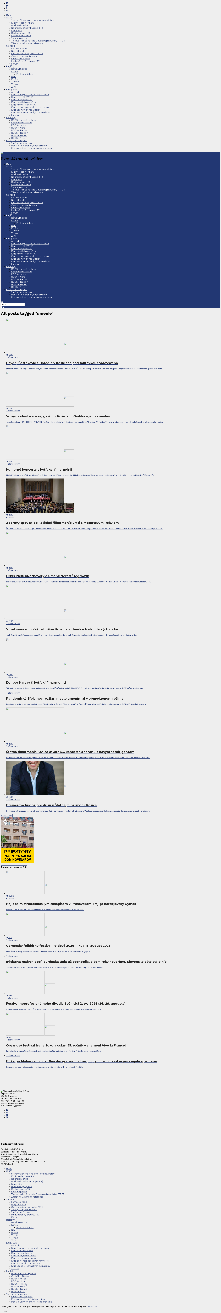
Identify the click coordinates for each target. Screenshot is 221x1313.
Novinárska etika (19, 25)
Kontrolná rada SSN (21, 35)
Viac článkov (6, 815)
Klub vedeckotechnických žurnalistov (30, 112)
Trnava (14, 84)
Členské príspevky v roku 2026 (27, 53)
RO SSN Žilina (18, 138)
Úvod (9, 15)
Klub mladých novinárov (23, 102)
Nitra (13, 76)
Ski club (15, 115)
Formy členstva (19, 48)
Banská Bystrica (19, 69)
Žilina (13, 87)
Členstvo (10, 46)
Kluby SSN (16, 30)
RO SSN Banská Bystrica (23, 120)
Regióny (10, 66)
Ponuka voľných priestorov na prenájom (31, 148)
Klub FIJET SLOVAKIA (22, 97)
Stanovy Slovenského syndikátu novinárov (32, 20)
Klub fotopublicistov (21, 99)
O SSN (9, 18)
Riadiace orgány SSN (21, 33)
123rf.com (92, 1306)
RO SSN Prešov (19, 130)
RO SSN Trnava (19, 135)
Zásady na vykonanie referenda (27, 43)
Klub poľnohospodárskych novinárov (30, 107)
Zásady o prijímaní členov (24, 56)
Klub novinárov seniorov (23, 105)
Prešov (14, 79)
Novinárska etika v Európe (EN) (27, 28)
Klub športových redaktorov (25, 110)
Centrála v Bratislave (21, 122)
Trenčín (15, 82)
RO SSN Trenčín (19, 133)
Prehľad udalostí (25, 74)
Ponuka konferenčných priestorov (29, 146)
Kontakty (10, 117)
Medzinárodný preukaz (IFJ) (25, 61)
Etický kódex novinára (22, 23)
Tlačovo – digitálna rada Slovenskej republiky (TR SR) (38, 41)
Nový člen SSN (18, 51)
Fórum (14, 64)
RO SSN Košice (18, 125)
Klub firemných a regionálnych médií (30, 94)
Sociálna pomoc (19, 38)
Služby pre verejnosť (16, 140)
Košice (14, 71)
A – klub (15, 92)
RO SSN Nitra (18, 128)
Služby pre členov (20, 58)
